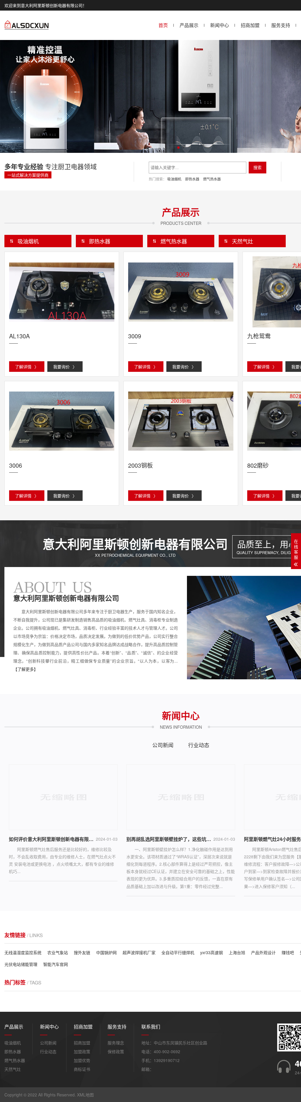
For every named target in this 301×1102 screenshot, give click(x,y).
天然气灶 (242, 241)
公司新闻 (162, 745)
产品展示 (189, 25)
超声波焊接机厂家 (139, 952)
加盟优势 (82, 1060)
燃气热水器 (212, 178)
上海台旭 (237, 952)
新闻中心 (219, 25)
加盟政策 (82, 1051)
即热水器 (192, 178)
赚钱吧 (288, 952)
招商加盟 (250, 25)
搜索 (257, 167)
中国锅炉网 (106, 952)
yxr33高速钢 (211, 952)
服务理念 (116, 1043)
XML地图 (85, 1095)
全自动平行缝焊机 (177, 952)
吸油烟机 (174, 178)
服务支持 (280, 25)
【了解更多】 (25, 669)
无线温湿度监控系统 (22, 952)
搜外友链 (82, 952)
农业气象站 (57, 952)
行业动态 (198, 745)
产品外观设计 (263, 952)
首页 (163, 25)
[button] (178, 147)
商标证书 (82, 1069)
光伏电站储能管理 (20, 964)
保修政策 (116, 1051)
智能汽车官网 (55, 964)
